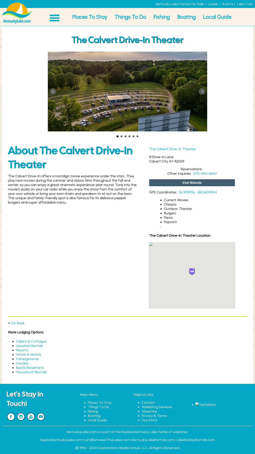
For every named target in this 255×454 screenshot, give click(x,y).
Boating (186, 17)
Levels (213, 4)
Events (228, 4)
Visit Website (192, 182)
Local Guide (217, 17)
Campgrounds (27, 359)
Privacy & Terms (154, 416)
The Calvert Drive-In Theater (172, 149)
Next (202, 91)
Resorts (22, 350)
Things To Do (130, 17)
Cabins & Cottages (31, 341)
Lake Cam (245, 4)
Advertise (149, 411)
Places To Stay (89, 17)
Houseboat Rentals (31, 372)
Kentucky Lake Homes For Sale (180, 4)
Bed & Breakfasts (30, 367)
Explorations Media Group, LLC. (123, 448)
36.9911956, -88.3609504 (198, 192)
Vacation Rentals (29, 346)
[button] (192, 271)
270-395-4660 (205, 173)
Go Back (18, 323)
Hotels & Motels (28, 354)
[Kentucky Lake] (17, 24)
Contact (148, 402)
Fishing (161, 17)
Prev (53, 91)
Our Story (149, 420)
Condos (22, 363)
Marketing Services (157, 407)
